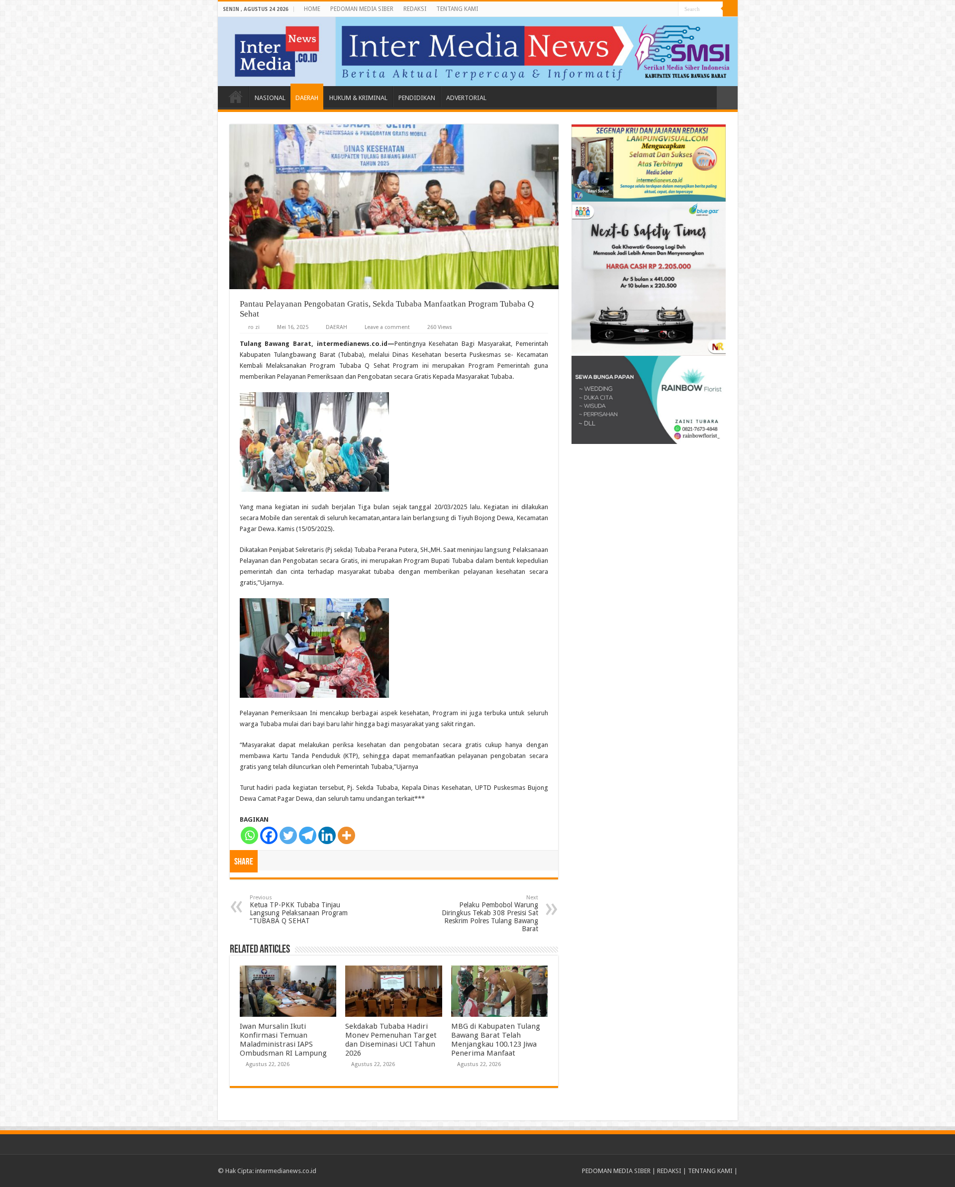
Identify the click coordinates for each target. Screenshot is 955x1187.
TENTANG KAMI (457, 8)
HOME (312, 8)
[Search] (730, 8)
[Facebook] (269, 835)
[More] (346, 835)
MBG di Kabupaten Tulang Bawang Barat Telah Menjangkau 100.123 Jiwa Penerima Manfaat (495, 1040)
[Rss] (670, 9)
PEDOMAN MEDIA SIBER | (619, 1171)
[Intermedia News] (478, 51)
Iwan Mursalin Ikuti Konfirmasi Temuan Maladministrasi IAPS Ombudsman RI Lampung (283, 1040)
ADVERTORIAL (466, 98)
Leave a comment (387, 327)
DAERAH (306, 98)
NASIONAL (270, 98)
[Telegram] (307, 835)
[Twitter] (288, 835)
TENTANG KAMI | (713, 1171)
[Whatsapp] (249, 835)
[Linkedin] (327, 835)
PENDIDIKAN (416, 98)
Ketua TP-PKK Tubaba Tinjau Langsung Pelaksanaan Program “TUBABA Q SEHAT (299, 909)
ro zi (254, 327)
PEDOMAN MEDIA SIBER (361, 8)
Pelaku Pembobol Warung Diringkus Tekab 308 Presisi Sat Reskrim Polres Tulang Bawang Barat (490, 913)
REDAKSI (414, 8)
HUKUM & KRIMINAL (358, 98)
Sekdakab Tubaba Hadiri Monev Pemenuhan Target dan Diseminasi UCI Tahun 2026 (391, 1040)
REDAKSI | (672, 1171)
